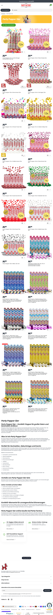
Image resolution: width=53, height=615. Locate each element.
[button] (8, 5)
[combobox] (33, 10)
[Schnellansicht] (22, 52)
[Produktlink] (13, 44)
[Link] (13, 525)
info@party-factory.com (15, 572)
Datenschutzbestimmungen (14, 593)
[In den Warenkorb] (25, 52)
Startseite (3, 13)
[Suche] (12, 10)
